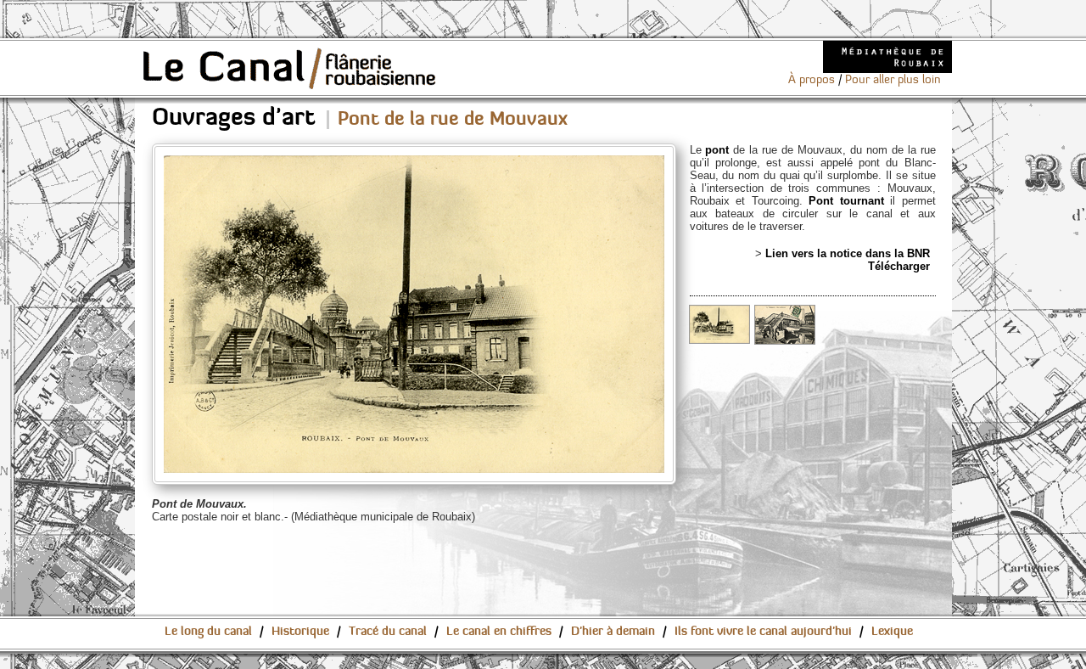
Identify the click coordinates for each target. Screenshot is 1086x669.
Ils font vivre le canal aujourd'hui (763, 632)
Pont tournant (849, 200)
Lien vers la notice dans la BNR (847, 253)
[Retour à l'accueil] (290, 68)
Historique (300, 632)
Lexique (892, 632)
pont (717, 149)
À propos (811, 80)
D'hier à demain (613, 632)
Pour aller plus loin (893, 80)
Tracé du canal (388, 632)
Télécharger (899, 266)
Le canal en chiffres (498, 632)
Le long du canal (208, 632)
